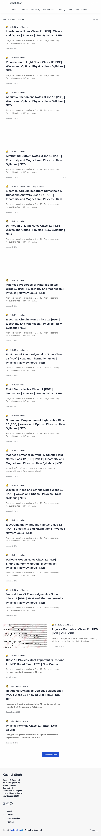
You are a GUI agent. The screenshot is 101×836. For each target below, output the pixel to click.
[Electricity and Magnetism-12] (32, 186)
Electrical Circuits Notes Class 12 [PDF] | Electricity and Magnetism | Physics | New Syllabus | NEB (34, 323)
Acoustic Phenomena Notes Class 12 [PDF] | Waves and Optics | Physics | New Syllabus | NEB (35, 101)
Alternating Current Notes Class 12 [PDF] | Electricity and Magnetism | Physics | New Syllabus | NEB (34, 160)
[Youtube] (7, 803)
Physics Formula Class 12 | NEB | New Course (31, 727)
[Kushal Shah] (14, 27)
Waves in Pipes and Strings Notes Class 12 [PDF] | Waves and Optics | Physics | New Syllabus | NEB (34, 493)
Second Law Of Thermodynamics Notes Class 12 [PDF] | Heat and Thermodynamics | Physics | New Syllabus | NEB (35, 598)
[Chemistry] (35, 9)
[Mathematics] (48, 9)
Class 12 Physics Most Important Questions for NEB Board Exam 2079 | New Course (35, 662)
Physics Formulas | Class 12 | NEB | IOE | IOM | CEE (75, 631)
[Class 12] (14, 9)
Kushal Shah (15, 3)
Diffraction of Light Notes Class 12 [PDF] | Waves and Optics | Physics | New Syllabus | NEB (35, 229)
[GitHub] (11, 803)
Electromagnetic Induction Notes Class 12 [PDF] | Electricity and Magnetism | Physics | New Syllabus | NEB (35, 528)
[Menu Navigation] (4, 3)
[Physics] (25, 9)
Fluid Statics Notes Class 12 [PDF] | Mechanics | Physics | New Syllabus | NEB (34, 391)
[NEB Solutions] (81, 9)
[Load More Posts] (50, 754)
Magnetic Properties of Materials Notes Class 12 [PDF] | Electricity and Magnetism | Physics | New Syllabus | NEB (35, 288)
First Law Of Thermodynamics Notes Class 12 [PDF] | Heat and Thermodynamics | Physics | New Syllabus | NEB (34, 358)
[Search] (97, 3)
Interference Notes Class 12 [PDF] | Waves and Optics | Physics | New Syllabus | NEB (34, 33)
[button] (93, 3)
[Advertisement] (50, 135)
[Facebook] (4, 803)
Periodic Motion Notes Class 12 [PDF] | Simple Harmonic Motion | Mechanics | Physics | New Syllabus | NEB (31, 563)
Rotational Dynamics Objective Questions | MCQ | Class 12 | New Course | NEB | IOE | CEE (34, 694)
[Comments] (64, 177)
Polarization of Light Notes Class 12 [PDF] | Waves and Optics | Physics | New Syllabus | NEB (35, 66)
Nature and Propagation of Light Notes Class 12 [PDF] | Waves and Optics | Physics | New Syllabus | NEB (35, 424)
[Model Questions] (65, 9)
